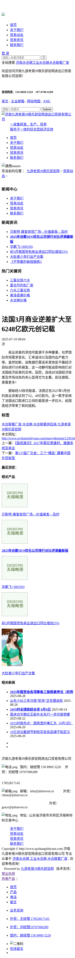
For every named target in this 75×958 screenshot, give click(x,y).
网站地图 (34, 101)
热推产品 (8, 878)
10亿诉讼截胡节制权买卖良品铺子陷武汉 (40, 732)
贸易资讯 (16, 40)
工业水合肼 (40, 62)
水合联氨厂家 (59, 62)
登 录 (5, 53)
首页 (13, 25)
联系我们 (16, 45)
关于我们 (16, 30)
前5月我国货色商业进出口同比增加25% (39, 251)
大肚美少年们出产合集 (26, 256)
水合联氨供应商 (45, 424)
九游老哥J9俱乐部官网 (43, 171)
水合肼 (27, 424)
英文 (5, 101)
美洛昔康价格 (20, 295)
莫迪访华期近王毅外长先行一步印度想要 (40, 714)
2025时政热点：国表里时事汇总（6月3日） (41, 723)
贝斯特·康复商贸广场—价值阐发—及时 (39, 231)
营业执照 (8, 873)
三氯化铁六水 (20, 280)
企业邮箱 (17, 101)
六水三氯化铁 (20, 290)
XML (47, 101)
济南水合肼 (24, 62)
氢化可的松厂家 (21, 285)
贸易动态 (16, 35)
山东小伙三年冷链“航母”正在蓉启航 (36, 700)
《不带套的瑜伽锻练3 (26, 261)
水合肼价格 (18, 300)
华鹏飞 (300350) (21, 246)
